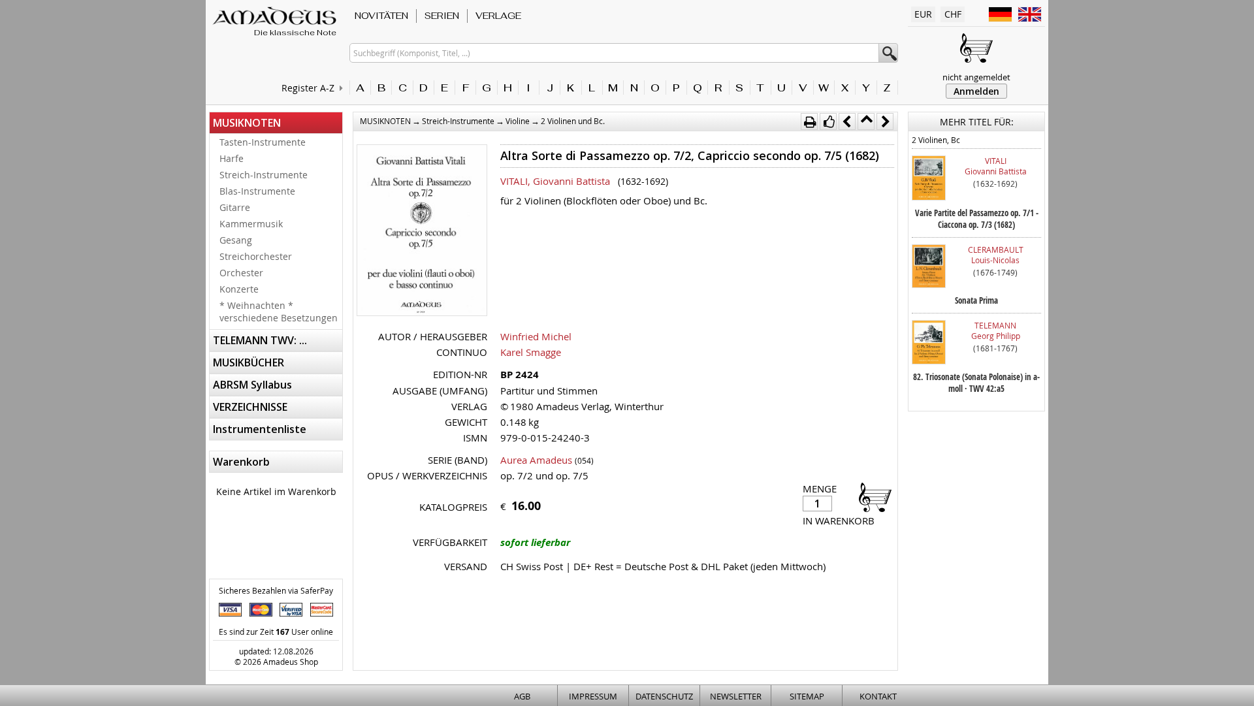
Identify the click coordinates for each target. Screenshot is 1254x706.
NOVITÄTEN (381, 16)
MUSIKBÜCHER (248, 362)
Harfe (231, 158)
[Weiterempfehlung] (828, 121)
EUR (923, 14)
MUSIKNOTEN (247, 123)
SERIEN (442, 16)
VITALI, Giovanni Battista (555, 180)
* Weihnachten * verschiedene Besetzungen (278, 311)
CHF (953, 14)
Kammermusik (251, 223)
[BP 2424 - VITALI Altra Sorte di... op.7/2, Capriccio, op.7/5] (422, 231)
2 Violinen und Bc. (573, 121)
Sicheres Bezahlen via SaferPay (276, 590)
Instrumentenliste (259, 429)
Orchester (241, 272)
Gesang (235, 240)
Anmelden (976, 91)
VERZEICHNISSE (250, 407)
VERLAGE (498, 16)
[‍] (871, 496)
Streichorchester (255, 256)
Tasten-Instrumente (262, 142)
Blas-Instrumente (257, 191)
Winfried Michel (535, 336)
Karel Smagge (530, 352)
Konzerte (239, 289)
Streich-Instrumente (263, 174)
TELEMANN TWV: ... (260, 340)
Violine (518, 121)
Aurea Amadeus (536, 459)
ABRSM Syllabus (252, 384)
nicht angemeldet (976, 77)
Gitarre (234, 207)
